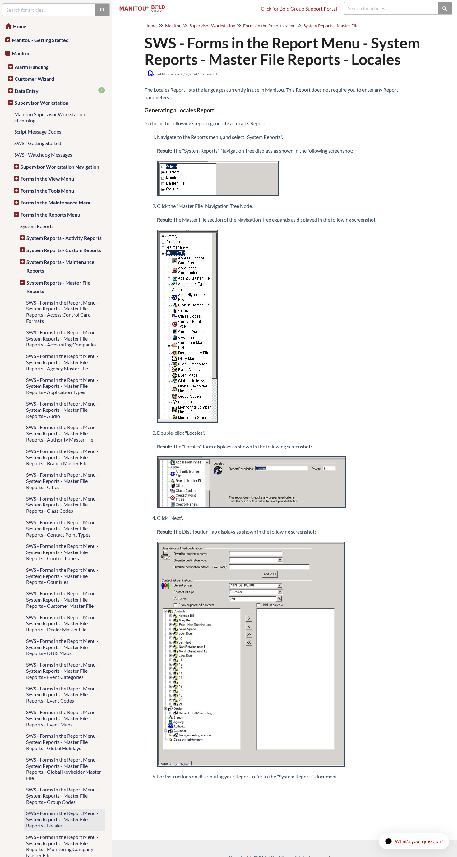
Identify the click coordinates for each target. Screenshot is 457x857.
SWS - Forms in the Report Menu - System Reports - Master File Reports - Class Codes (62, 505)
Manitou (21, 53)
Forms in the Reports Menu (50, 215)
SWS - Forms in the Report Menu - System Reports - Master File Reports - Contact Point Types (62, 528)
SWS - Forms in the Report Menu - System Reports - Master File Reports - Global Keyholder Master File (63, 769)
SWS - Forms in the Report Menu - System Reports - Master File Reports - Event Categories (62, 671)
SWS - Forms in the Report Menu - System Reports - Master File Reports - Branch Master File (62, 457)
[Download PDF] (151, 73)
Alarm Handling (31, 67)
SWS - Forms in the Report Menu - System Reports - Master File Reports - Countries (62, 576)
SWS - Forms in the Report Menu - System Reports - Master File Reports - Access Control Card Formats (62, 312)
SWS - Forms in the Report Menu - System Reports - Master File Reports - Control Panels (62, 552)
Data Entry (59, 91)
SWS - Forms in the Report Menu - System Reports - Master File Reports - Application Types (62, 386)
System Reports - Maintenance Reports (60, 266)
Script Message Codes (37, 132)
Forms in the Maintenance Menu (56, 202)
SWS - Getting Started (37, 143)
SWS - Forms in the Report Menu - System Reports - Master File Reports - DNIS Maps (62, 647)
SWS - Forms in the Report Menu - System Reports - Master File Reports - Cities (62, 481)
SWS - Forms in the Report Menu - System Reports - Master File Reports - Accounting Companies (62, 338)
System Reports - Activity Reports (64, 238)
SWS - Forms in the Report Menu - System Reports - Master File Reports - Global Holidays (62, 742)
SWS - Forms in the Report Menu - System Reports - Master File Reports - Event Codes (62, 694)
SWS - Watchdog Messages (43, 155)
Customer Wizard (34, 79)
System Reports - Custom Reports (63, 250)
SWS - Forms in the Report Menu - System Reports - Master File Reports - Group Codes (62, 795)
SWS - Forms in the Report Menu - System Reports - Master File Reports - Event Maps (62, 718)
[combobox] (391, 8)
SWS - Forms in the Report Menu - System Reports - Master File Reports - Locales (62, 819)
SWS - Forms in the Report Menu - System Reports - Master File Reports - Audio (62, 410)
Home (19, 26)
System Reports (37, 226)
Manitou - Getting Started (40, 40)
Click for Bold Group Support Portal (299, 8)
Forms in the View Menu (47, 178)
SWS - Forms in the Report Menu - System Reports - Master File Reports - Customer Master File (62, 599)
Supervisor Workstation (41, 103)
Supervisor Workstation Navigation (60, 167)
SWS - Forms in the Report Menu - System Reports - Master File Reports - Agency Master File (62, 362)
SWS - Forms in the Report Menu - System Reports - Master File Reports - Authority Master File (62, 433)
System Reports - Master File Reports (58, 287)
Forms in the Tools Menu (47, 191)
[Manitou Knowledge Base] (145, 5)
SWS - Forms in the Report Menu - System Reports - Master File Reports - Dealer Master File (62, 623)
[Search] (445, 8)
